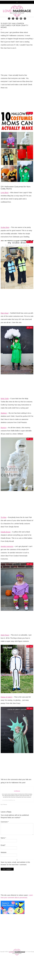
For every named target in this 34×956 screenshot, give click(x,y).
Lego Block (4, 192)
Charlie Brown (6, 532)
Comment (5, 822)
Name (3, 838)
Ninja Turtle (5, 398)
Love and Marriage (17, 11)
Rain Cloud (4, 313)
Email (3, 845)
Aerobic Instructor (7, 546)
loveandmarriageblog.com (8, 800)
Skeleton (4, 413)
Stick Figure (5, 635)
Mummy (3, 427)
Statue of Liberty (6, 697)
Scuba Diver (5, 227)
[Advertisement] (12, 935)
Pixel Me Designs (18, 953)
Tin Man (3, 517)
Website (3, 852)
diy (1, 29)
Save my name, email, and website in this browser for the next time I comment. (15, 863)
